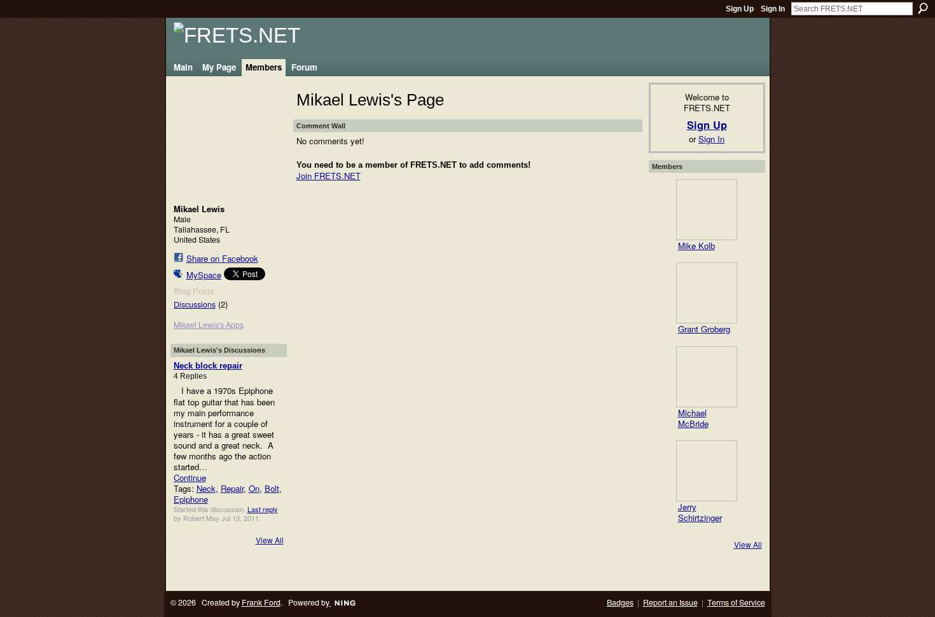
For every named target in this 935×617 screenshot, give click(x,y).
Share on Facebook (222, 258)
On (254, 488)
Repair (232, 488)
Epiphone (191, 499)
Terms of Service (736, 602)
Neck (206, 488)
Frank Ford (261, 602)
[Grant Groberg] (706, 292)
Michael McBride (693, 418)
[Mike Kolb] (706, 209)
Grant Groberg (704, 329)
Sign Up (740, 8)
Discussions (195, 304)
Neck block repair (208, 365)
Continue (190, 477)
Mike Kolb (696, 246)
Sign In (773, 8)
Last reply (262, 509)
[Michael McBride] (706, 376)
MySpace (203, 275)
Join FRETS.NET (328, 176)
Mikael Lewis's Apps (209, 324)
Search (923, 8)
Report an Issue (670, 602)
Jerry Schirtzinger (700, 512)
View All (270, 539)
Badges (620, 602)
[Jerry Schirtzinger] (706, 470)
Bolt (272, 488)
